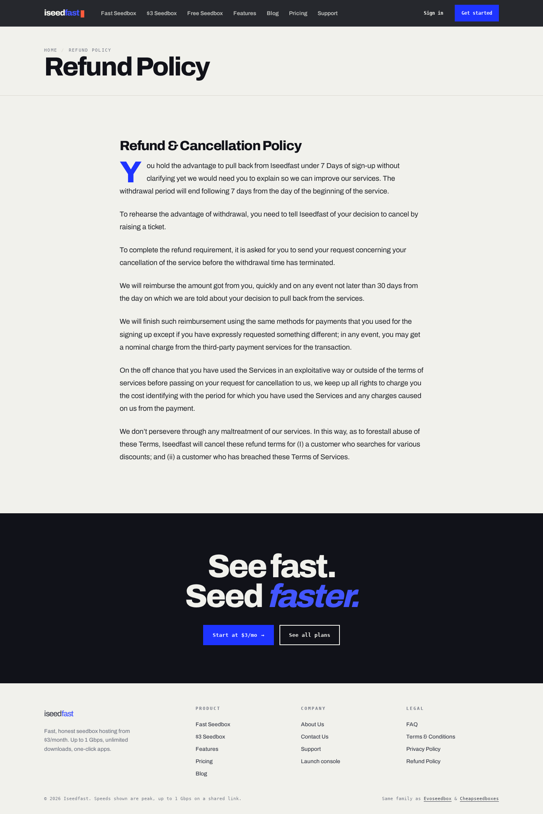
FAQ (412, 724)
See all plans (309, 635)
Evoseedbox (438, 798)
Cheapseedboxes (479, 798)
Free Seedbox (205, 13)
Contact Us (314, 737)
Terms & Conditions (430, 737)
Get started (477, 13)
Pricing (298, 13)
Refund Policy (423, 761)
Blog (273, 13)
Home (50, 50)
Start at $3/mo (238, 635)
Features (244, 13)
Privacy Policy (423, 749)
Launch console (320, 761)
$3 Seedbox (162, 13)
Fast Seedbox (118, 13)
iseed (61, 12)
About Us (312, 724)
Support (327, 13)
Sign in (433, 13)
